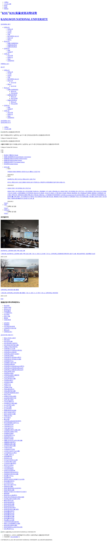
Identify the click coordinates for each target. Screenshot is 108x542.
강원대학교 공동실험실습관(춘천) (14, 366)
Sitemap (6, 8)
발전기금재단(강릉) (10, 414)
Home (5, 5)
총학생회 (6, 493)
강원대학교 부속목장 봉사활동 (10, 289)
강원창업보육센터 (9, 364)
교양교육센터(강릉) (10, 378)
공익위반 (6, 323)
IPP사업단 (7, 339)
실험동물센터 (8, 456)
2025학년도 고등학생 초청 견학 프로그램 (13, 250)
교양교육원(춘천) (9, 377)
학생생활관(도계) (9, 513)
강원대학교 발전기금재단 (11, 354)
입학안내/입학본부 (9, 470)
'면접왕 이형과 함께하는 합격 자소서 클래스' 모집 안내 (23, 171)
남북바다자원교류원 (10, 396)
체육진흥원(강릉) (9, 490)
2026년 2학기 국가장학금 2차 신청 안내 (19, 188)
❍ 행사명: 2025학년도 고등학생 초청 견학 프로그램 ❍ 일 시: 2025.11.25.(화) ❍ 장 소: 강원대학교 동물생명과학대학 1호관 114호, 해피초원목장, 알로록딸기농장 (48, 253)
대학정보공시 (8, 331)
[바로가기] (20, 247)
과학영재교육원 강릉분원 (11, 375)
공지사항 (6, 167)
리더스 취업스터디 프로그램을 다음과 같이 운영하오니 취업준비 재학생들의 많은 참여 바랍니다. (36, 182)
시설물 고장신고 (9, 454)
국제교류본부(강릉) (10, 391)
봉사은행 (6, 419)
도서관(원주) (8, 408)
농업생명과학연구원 (10, 398)
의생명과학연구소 (9, 435)
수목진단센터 (8, 447)
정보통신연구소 (9, 476)
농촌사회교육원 (9, 400)
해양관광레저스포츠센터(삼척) (13, 527)
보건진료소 (7, 417)
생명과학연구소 (9, 437)
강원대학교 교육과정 (10, 352)
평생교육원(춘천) (9, 502)
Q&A (5, 204)
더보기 (6, 203)
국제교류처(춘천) (9, 389)
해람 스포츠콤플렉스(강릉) (12, 523)
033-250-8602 (14, 537)
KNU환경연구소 (9, 529)
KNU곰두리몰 (8, 341)
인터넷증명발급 (9, 468)
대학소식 (6, 210)
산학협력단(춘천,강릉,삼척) (12, 430)
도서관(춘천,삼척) (9, 405)
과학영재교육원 (9, 373)
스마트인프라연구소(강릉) (12, 451)
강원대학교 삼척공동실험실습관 (13, 368)
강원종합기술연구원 (10, 362)
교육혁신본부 (8, 387)
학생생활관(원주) (9, 518)
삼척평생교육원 (9, 433)
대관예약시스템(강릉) (10, 403)
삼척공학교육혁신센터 (11, 431)
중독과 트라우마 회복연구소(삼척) (14, 479)
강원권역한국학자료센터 (11, 521)
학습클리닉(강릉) (9, 520)
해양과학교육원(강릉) (10, 525)
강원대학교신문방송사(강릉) (12, 359)
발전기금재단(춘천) (10, 412)
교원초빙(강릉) (8, 382)
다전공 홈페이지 (9, 401)
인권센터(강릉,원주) (10, 463)
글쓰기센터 (7, 394)
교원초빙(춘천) (8, 380)
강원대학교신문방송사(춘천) (12, 357)
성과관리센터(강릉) (10, 445)
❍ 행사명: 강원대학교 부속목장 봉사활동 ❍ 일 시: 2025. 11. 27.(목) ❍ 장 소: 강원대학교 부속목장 (29, 293)
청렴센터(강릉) (8, 486)
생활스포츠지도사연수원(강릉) (13, 440)
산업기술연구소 (9, 428)
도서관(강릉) (8, 407)
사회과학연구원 (9, 424)
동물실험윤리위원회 (10, 410)
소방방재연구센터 (9, 449)
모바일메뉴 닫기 (5, 120)
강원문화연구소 (9, 361)
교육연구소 (7, 384)
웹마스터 (6, 330)
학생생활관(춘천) (9, 511)
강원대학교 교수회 (9, 348)
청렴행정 (6, 324)
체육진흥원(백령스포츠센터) (12, 488)
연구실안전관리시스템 (11, 460)
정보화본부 (7, 477)
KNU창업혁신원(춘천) (10, 343)
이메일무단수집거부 (10, 328)
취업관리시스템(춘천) (10, 495)
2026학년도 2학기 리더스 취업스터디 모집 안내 (21, 179)
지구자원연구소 (9, 483)
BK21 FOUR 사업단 (10, 338)
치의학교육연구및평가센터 (12, 498)
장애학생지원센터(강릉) (11, 474)
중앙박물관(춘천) (9, 481)
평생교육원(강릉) (9, 504)
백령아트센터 (8, 415)
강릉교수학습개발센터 (11, 347)
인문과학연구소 (9, 467)
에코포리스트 (8, 458)
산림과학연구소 (9, 426)
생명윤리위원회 (9, 438)
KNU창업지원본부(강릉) (11, 345)
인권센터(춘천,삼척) (10, 461)
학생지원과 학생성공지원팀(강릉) (14, 497)
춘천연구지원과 (9, 465)
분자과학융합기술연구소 (11, 423)
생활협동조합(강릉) (10, 444)
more (2, 298)
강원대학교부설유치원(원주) (12, 421)
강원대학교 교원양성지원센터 (13, 350)
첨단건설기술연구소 (10, 484)
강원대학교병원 (9, 355)
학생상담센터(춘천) (10, 507)
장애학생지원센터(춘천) (11, 472)
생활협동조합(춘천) (10, 442)
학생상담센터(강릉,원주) (11, 509)
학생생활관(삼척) (9, 514)
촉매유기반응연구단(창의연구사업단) (15, 491)
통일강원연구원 (9, 500)
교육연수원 (7, 385)
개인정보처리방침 (9, 326)
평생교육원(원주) (9, 506)
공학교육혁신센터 (9, 371)
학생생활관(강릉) (9, 516)
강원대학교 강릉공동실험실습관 (13, 369)
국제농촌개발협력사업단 (11, 392)
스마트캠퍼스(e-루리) (10, 453)
